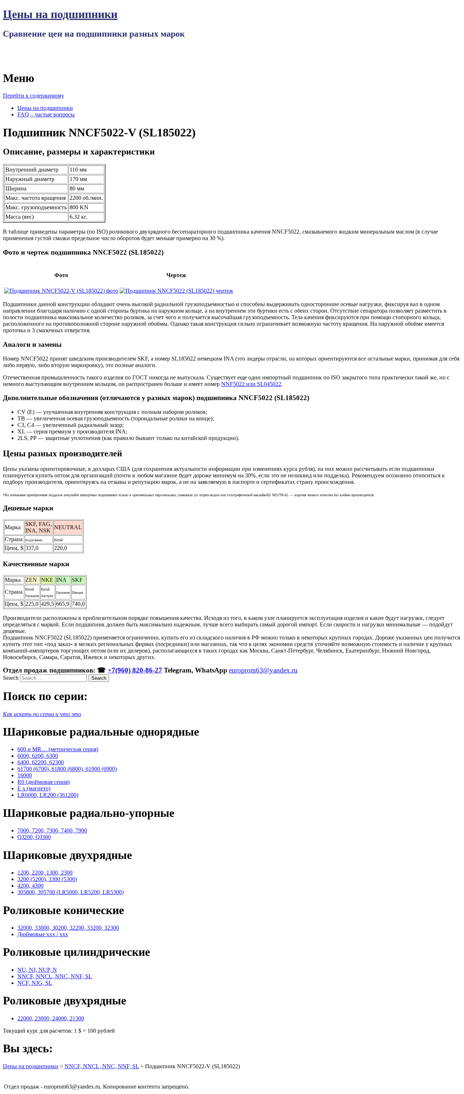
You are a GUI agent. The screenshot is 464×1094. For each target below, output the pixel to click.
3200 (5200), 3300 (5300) (47, 879)
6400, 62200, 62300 (40, 762)
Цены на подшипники (60, 14)
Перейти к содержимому (33, 95)
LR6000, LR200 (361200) (47, 795)
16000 (24, 775)
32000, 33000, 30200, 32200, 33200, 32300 (68, 928)
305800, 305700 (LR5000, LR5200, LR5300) (70, 892)
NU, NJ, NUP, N (37, 970)
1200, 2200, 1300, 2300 (44, 872)
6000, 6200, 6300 (37, 756)
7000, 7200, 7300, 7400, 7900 (52, 830)
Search (10, 678)
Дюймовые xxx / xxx (42, 934)
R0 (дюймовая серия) (43, 782)
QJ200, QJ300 (34, 837)
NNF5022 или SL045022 (251, 384)
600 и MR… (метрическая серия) (57, 749)
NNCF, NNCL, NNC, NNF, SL (54, 976)
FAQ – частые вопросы (46, 114)
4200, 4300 (30, 886)
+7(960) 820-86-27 (135, 670)
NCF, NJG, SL (34, 983)
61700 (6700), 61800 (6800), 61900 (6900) (67, 769)
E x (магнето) (33, 788)
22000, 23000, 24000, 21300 (50, 1018)
